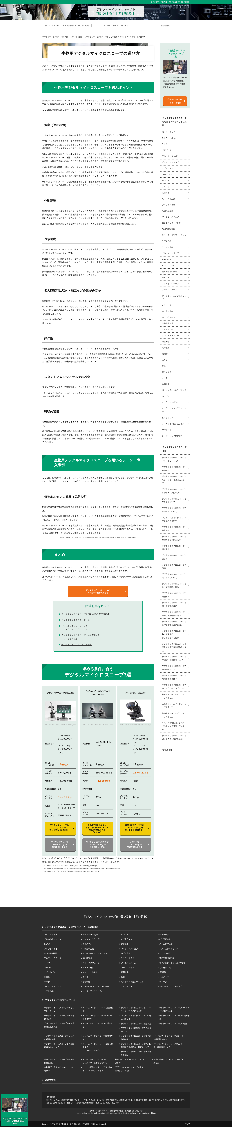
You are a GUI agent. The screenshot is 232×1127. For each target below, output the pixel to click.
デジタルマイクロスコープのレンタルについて (174, 510)
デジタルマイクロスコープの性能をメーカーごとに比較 (174, 121)
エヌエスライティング (171, 222)
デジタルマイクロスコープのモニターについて (174, 576)
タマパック (166, 150)
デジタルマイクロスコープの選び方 (174, 557)
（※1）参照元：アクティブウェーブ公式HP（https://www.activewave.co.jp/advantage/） (70, 865)
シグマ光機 (166, 241)
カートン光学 (167, 311)
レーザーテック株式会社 (172, 435)
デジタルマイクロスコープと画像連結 (174, 469)
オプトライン (167, 168)
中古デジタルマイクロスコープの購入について (174, 519)
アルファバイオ (168, 204)
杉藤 (164, 365)
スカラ (165, 359)
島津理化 (165, 347)
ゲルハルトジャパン (170, 156)
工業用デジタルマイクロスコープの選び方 (174, 705)
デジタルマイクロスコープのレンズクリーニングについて (74, 627)
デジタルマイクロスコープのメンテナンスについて (174, 491)
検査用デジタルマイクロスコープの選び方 (174, 696)
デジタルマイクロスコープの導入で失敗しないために (174, 737)
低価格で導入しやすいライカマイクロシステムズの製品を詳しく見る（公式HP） (97, 829)
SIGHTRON (166, 259)
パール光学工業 (168, 198)
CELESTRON (167, 174)
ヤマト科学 (166, 429)
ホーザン (165, 396)
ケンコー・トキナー (170, 335)
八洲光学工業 (167, 210)
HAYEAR (165, 180)
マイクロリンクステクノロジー (174, 410)
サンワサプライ (168, 265)
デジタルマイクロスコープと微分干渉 (174, 529)
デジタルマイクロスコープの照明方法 (174, 595)
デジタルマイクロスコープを (116, 11)
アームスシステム (169, 289)
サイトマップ (185, 1124)
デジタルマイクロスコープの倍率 (76, 644)
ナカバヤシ (166, 186)
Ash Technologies (169, 138)
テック (165, 377)
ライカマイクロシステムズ (173, 423)
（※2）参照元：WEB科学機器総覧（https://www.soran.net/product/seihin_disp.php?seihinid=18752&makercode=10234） (81, 868)
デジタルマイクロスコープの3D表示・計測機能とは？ (174, 658)
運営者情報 (167, 750)
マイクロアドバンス (170, 402)
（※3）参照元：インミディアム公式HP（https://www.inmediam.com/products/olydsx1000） (71, 871)
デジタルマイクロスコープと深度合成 (174, 548)
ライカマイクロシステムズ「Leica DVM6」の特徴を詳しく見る (97, 844)
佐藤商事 (165, 192)
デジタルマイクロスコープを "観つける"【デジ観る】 (170, 2)
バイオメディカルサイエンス (174, 390)
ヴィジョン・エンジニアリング (174, 297)
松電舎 (165, 353)
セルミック (166, 371)
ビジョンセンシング (170, 162)
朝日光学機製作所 (169, 271)
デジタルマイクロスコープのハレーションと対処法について (174, 479)
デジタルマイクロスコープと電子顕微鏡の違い (174, 604)
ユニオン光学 (167, 247)
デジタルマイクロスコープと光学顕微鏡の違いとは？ (174, 623)
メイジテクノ (167, 417)
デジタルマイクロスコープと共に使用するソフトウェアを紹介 (80, 637)
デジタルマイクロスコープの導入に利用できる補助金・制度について (174, 647)
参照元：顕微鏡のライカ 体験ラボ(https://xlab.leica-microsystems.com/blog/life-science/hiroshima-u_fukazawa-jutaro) (97, 537)
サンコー (165, 144)
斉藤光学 (165, 341)
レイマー (165, 277)
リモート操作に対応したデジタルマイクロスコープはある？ (174, 726)
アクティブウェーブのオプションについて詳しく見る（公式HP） (59, 827)
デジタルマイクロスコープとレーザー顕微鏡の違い (174, 614)
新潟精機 (165, 384)
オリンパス (166, 305)
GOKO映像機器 (168, 229)
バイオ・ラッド (168, 132)
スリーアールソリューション (174, 235)
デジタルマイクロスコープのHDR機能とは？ (174, 668)
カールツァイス (168, 317)
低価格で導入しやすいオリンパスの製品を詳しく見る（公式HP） (134, 827)
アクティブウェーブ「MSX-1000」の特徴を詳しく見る (59, 844)
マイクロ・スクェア (170, 216)
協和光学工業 (167, 323)
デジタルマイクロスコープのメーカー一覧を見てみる (98, 591)
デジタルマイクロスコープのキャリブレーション (174, 459)
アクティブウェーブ (170, 283)
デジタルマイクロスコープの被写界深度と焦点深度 (174, 538)
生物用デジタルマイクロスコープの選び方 (174, 715)
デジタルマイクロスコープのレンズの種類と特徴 (174, 585)
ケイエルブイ (167, 329)
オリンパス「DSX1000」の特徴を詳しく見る (134, 844)
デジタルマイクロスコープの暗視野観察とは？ (174, 677)
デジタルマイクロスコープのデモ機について (174, 500)
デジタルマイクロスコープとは (75, 619)
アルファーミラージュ (171, 253)
